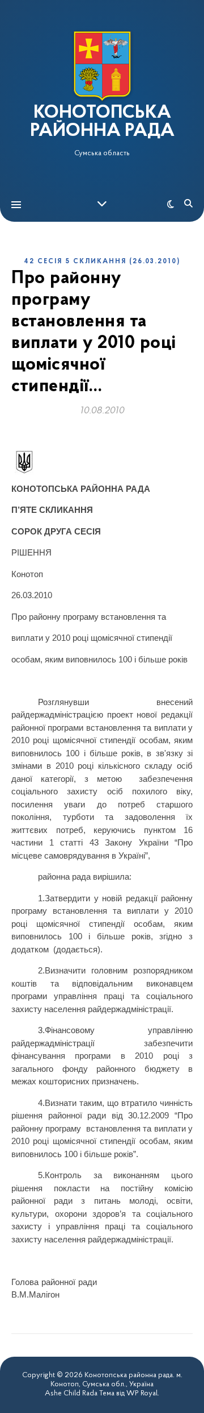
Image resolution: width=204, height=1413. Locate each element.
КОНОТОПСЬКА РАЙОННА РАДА (102, 122)
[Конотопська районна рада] (102, 66)
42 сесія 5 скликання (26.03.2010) (102, 261)
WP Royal (142, 1393)
